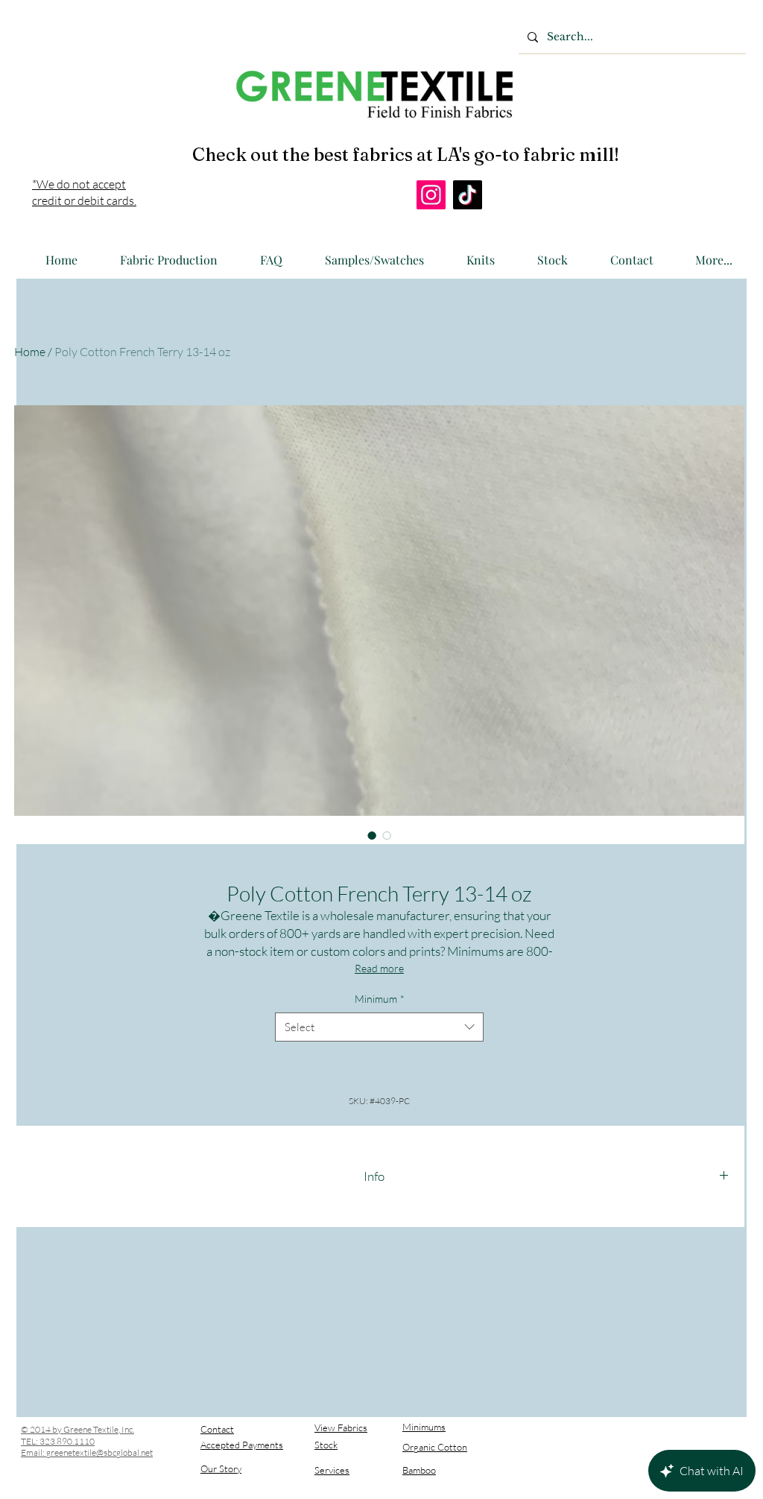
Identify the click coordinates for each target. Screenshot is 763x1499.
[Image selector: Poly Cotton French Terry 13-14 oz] (371, 835)
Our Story (220, 1468)
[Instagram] (431, 194)
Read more (379, 968)
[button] (161, 253)
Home (29, 351)
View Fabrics (340, 1427)
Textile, (106, 1429)
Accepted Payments (241, 1445)
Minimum (380, 998)
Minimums (424, 1427)
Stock (326, 1445)
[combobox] (379, 1027)
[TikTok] (467, 194)
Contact (217, 1429)
